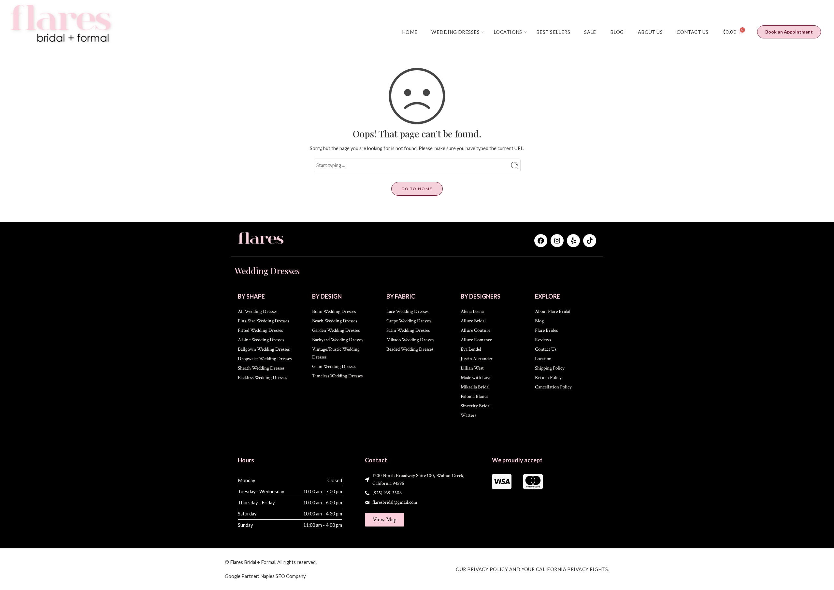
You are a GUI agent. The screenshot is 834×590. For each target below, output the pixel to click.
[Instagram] (557, 240)
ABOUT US (650, 32)
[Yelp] (573, 240)
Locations (508, 32)
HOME (410, 32)
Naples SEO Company (283, 576)
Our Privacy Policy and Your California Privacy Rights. (533, 569)
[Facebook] (540, 240)
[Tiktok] (589, 240)
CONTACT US (692, 32)
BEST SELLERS (553, 32)
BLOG (617, 32)
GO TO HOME (417, 188)
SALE (590, 32)
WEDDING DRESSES (455, 32)
